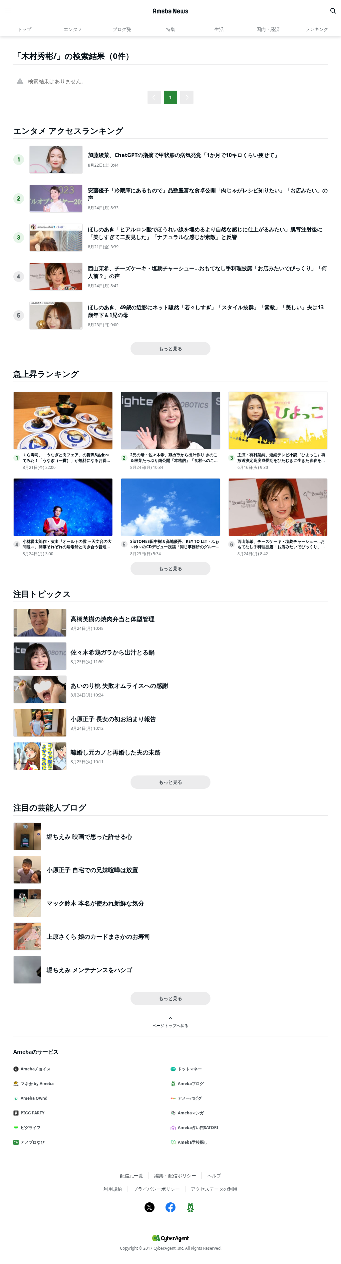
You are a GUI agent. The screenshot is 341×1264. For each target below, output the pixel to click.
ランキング (316, 29)
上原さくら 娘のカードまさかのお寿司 (98, 936)
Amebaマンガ (191, 1113)
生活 (219, 29)
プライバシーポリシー (156, 1189)
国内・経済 (268, 29)
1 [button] (170, 97)
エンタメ (73, 29)
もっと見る (170, 348)
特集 (170, 29)
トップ (24, 29)
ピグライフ (31, 1127)
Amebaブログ (191, 1083)
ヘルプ (214, 1175)
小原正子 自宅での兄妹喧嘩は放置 (92, 870)
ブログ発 (122, 29)
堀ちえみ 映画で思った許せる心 (89, 836)
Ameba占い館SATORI (198, 1127)
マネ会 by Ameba (37, 1083)
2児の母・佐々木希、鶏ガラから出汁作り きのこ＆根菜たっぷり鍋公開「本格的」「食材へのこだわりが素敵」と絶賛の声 (174, 460)
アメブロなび (33, 1142)
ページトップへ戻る (170, 1025)
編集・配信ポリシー (175, 1175)
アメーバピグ (190, 1098)
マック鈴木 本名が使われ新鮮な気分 (95, 903)
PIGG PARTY (32, 1113)
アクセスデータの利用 (214, 1189)
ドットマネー (190, 1069)
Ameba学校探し (193, 1142)
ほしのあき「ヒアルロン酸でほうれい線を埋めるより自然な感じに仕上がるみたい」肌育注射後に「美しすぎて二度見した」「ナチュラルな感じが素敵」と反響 (205, 233)
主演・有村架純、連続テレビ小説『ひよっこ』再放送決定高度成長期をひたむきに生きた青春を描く (281, 460)
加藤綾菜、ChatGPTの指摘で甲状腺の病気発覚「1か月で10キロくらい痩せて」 (184, 155)
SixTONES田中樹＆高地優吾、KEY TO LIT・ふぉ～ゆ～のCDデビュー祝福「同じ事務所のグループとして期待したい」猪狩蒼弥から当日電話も (175, 547)
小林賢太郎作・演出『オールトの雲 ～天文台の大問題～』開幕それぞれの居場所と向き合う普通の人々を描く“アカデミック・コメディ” (67, 547)
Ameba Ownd (34, 1098)
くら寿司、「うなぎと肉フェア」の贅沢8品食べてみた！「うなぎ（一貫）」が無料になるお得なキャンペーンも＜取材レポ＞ (67, 460)
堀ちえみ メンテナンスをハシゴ (89, 970)
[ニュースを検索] (333, 11)
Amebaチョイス (36, 1069)
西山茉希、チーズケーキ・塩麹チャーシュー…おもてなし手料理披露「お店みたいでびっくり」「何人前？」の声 (281, 547)
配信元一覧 (131, 1175)
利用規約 (113, 1189)
